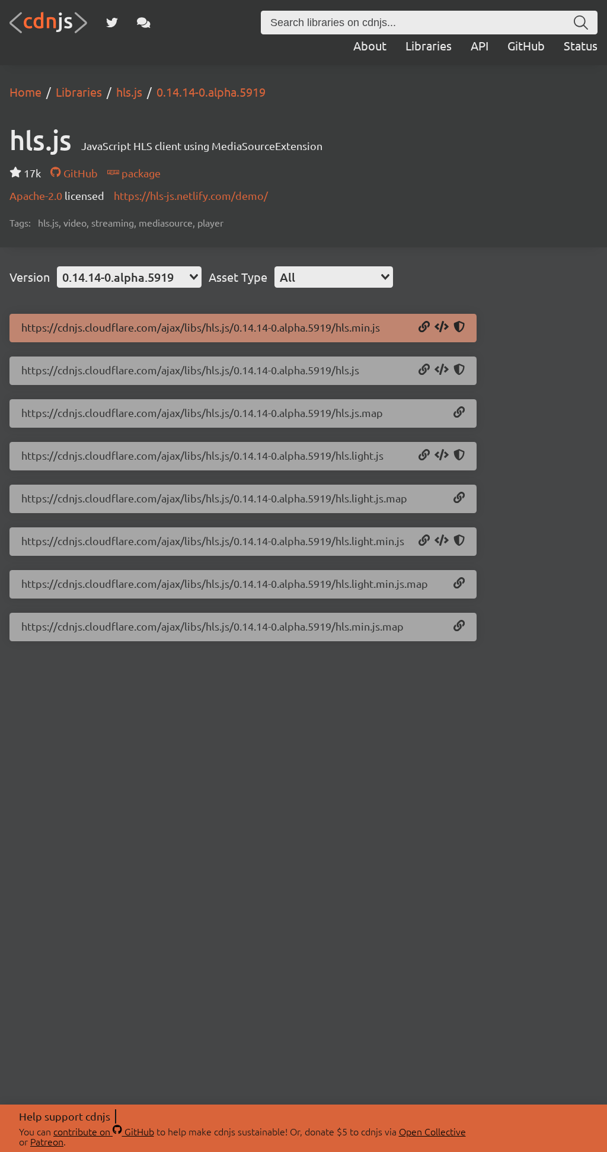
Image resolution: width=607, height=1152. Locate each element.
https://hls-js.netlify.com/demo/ (191, 195)
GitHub (526, 45)
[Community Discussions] (144, 22)
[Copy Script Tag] (442, 327)
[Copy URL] (424, 327)
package (140, 173)
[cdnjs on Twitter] (112, 22)
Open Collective (432, 1131)
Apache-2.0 (37, 195)
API (479, 45)
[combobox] (129, 277)
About (369, 45)
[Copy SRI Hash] (459, 327)
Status (581, 45)
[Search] (581, 22)
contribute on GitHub (103, 1131)
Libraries (428, 45)
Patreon (46, 1141)
